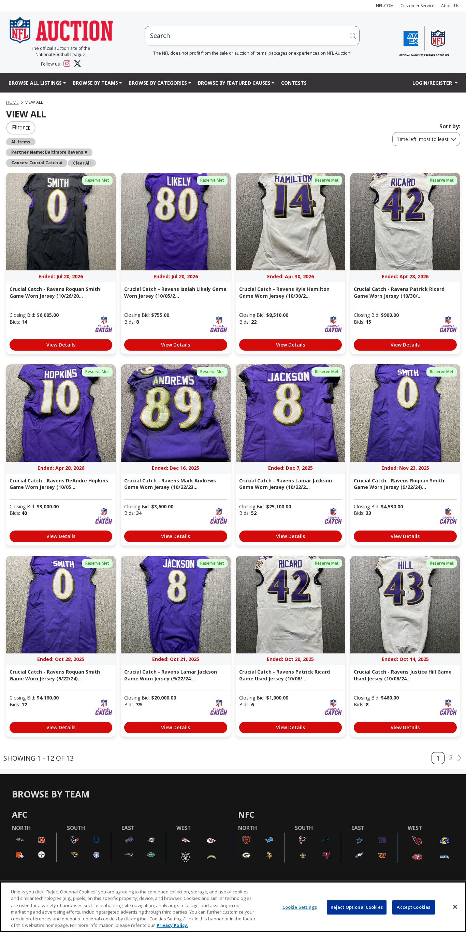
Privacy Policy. (172, 925)
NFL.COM (385, 6)
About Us (450, 6)
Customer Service (417, 6)
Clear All (82, 163)
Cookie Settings (299, 907)
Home (12, 102)
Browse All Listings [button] (35, 83)
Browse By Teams (95, 83)
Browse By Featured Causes (234, 83)
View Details (60, 344)
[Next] (459, 758)
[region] (233, 907)
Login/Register (432, 83)
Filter (19, 127)
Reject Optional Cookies (357, 907)
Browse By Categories (158, 83)
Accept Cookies (413, 907)
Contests (294, 83)
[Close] (455, 906)
